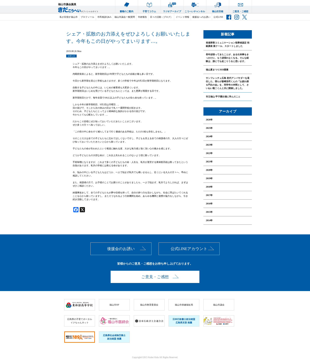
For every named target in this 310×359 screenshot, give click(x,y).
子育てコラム (149, 11)
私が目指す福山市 (69, 17)
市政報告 (142, 17)
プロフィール (87, 17)
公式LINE (218, 17)
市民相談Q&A (104, 17)
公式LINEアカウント (189, 249)
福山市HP (114, 305)
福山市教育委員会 (149, 305)
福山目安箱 (217, 11)
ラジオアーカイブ (172, 11)
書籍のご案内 (126, 11)
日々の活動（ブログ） (161, 17)
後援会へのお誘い (201, 17)
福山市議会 (218, 305)
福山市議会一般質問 (124, 17)
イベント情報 (182, 17)
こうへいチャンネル (195, 11)
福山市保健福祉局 (184, 305)
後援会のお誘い (121, 249)
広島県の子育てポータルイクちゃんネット (79, 321)
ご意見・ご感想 (240, 11)
